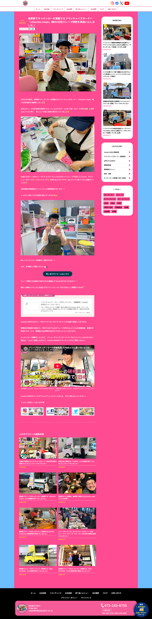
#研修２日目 (108, 207)
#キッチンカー (109, 195)
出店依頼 (46, 9)
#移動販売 (118, 207)
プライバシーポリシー (69, 597)
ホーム (38, 9)
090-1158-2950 (120, 613)
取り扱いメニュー (81, 9)
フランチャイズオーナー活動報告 (115, 156)
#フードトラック (123, 199)
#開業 (114, 211)
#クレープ (120, 195)
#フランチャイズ (109, 199)
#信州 (106, 203)
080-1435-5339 (108, 613)
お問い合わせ (112, 9)
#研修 (119, 203)
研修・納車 (31, 29)
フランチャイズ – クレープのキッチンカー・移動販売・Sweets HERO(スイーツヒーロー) (64, 303)
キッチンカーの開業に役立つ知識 (115, 178)
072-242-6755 (116, 605)
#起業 (126, 207)
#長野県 (107, 211)
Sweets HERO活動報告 (111, 152)
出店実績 (69, 9)
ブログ (102, 9)
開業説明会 (107, 165)
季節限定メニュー (109, 169)
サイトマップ (86, 597)
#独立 (113, 203)
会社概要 (93, 9)
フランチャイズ (58, 9)
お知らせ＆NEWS (109, 161)
